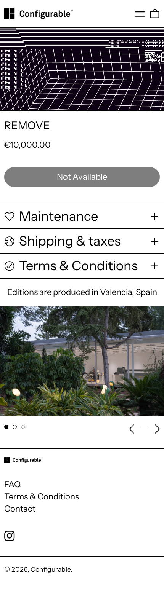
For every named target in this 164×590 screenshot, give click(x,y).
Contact (19, 509)
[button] (155, 13)
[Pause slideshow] (10, 316)
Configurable (51, 569)
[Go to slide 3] (23, 427)
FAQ (12, 484)
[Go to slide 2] (15, 427)
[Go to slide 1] (6, 427)
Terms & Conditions (41, 496)
